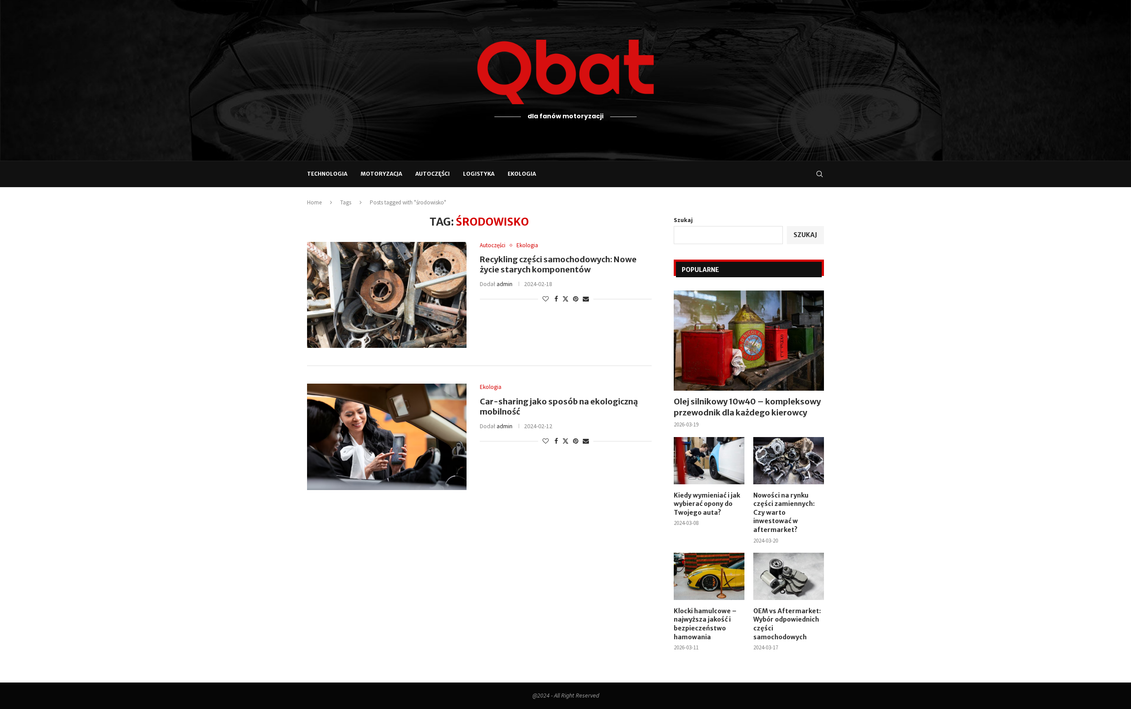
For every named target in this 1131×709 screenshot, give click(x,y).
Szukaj (683, 220)
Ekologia (522, 173)
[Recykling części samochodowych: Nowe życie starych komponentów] (387, 295)
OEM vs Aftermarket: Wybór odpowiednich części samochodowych (787, 624)
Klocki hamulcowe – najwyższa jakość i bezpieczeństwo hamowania (705, 624)
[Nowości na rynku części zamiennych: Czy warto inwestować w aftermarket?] (788, 460)
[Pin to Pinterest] (575, 299)
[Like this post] (546, 299)
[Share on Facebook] (556, 299)
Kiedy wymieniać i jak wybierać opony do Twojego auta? (707, 504)
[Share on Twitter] (565, 299)
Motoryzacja (381, 173)
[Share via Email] (586, 299)
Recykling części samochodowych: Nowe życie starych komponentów (558, 264)
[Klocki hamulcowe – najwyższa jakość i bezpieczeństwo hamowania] (709, 576)
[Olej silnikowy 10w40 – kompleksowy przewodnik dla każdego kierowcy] (749, 340)
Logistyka (478, 173)
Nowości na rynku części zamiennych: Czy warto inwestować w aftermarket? (784, 512)
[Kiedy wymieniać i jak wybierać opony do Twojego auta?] (709, 460)
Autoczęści (432, 173)
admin (504, 284)
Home (314, 202)
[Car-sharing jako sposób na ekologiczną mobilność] (387, 437)
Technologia (327, 173)
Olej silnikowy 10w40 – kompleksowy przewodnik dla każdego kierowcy (747, 407)
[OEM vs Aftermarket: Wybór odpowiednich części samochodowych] (788, 576)
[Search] (819, 174)
